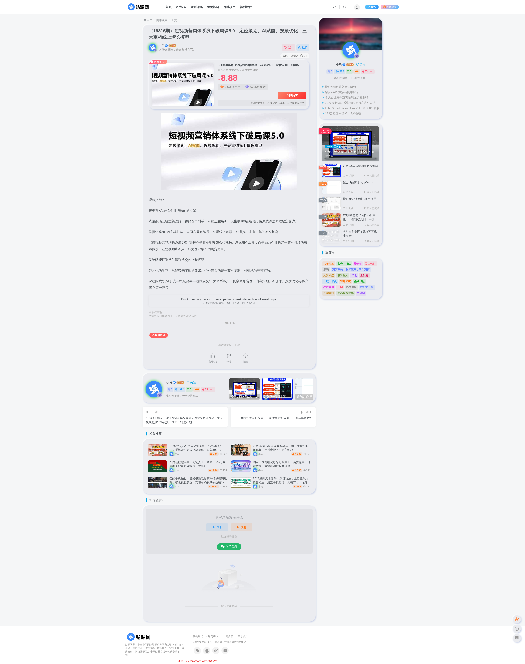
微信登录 (231, 546)
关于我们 (243, 636)
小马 (161, 45)
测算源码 (343, 275)
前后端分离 (366, 287)
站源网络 (231, 642)
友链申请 (198, 636)
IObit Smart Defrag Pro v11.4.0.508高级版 (352, 108)
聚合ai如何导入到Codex (340, 86)
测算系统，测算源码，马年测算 (351, 269)
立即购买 (292, 95)
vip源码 (181, 7)
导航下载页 (330, 281)
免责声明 (213, 636)
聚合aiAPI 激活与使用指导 (341, 92)
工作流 (364, 275)
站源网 (218, 642)
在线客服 (328, 287)
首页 (169, 7)
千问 (340, 287)
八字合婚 (328, 293)
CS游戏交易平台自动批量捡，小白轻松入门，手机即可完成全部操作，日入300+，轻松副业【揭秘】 (197, 450)
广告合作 (228, 636)
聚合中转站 (344, 263)
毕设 (354, 275)
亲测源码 (197, 7)
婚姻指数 (359, 281)
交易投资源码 (346, 293)
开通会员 (391, 7)
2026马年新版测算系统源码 (360, 166)
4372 (181, 389)
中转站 (361, 293)
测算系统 (328, 275)
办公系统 (351, 287)
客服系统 (345, 281)
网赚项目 (229, 7)
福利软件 (246, 7)
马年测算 (328, 263)
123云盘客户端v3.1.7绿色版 (343, 113)
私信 (305, 47)
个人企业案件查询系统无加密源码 (346, 97)
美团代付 (370, 263)
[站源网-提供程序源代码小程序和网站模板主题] (139, 636)
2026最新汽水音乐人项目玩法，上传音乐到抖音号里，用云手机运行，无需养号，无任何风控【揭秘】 (281, 482)
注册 (243, 527)
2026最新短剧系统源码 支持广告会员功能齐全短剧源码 (352, 102)
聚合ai (358, 263)
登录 (219, 527)
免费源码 (213, 7)
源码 (326, 269)
